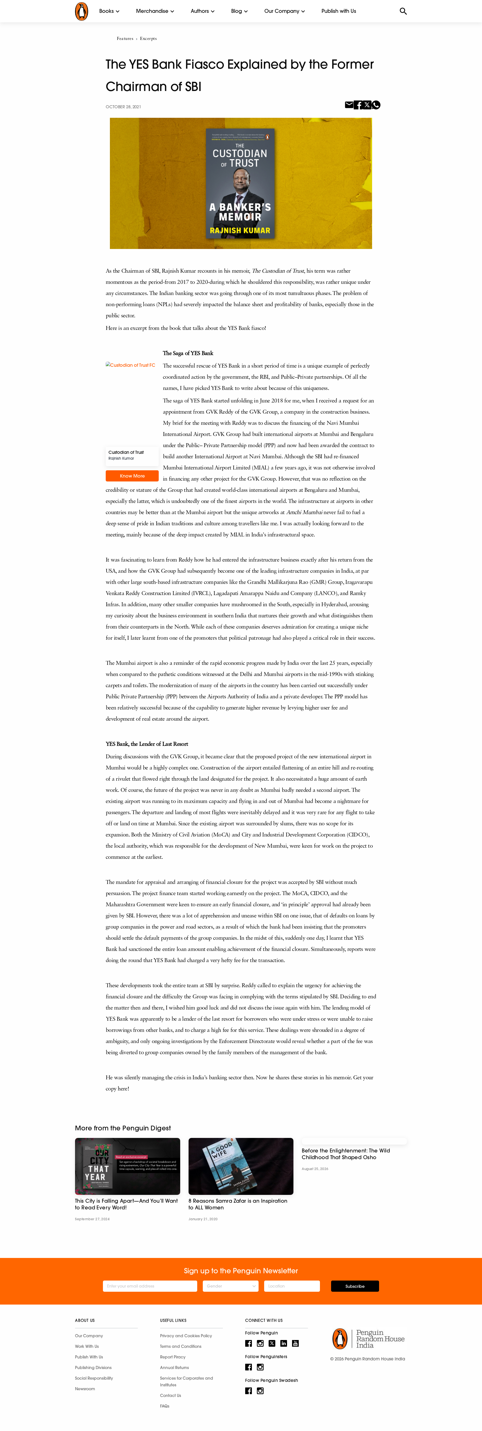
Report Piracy (172, 1357)
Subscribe (355, 1286)
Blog (236, 11)
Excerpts (148, 39)
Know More (132, 476)
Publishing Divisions (93, 1367)
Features (125, 39)
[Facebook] (358, 104)
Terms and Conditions (180, 1346)
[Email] (349, 104)
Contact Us (170, 1395)
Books (106, 11)
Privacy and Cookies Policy (186, 1335)
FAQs (164, 1406)
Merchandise (152, 11)
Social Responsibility (94, 1378)
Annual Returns (174, 1367)
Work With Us (87, 1346)
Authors (200, 11)
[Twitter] (367, 104)
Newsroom (85, 1388)
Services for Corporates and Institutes (186, 1381)
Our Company (281, 11)
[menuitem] (106, 11)
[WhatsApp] (376, 104)
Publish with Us (339, 11)
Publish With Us (89, 1357)
